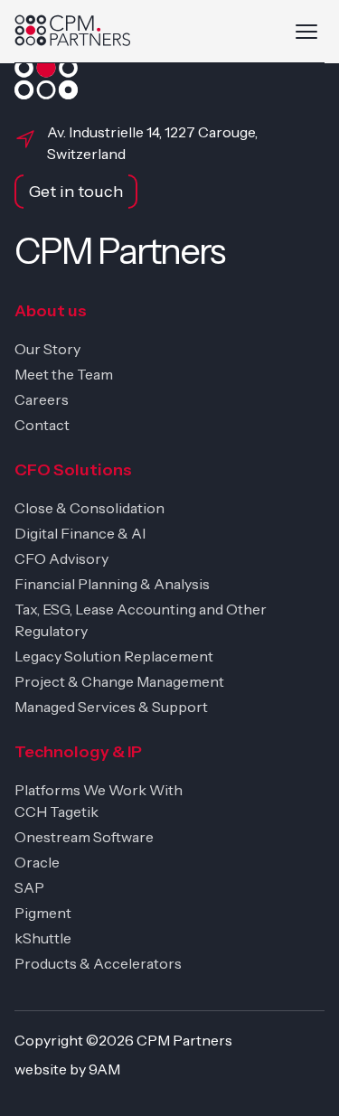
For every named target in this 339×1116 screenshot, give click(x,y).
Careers (41, 399)
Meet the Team (63, 374)
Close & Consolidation (89, 508)
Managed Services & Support (111, 707)
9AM (104, 1069)
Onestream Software (84, 837)
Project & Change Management (119, 681)
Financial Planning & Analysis (112, 584)
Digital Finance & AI (80, 533)
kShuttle (42, 938)
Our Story (47, 349)
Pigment (42, 913)
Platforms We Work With (98, 790)
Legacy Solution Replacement (113, 656)
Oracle (37, 862)
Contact (42, 425)
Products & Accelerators (98, 963)
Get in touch (76, 192)
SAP (29, 887)
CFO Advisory (61, 558)
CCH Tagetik (56, 811)
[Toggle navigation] (306, 32)
